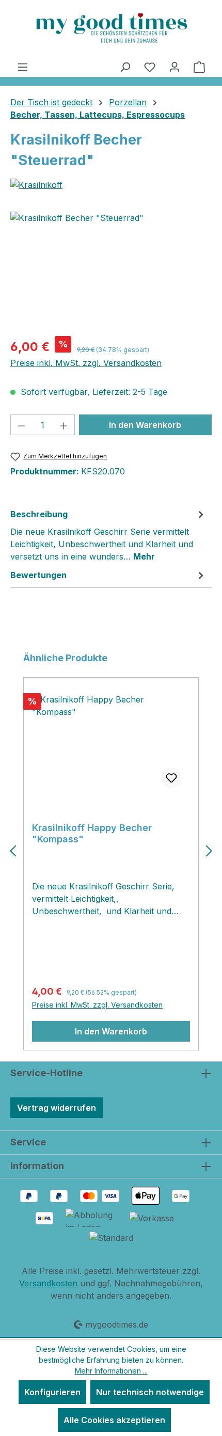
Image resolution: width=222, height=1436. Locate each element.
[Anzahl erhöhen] (64, 424)
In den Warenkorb (145, 425)
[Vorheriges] (13, 851)
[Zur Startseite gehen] (111, 28)
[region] (111, 270)
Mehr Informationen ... (111, 1370)
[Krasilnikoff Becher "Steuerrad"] (111, 270)
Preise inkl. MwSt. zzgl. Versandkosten (86, 363)
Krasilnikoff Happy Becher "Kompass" (92, 833)
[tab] (108, 534)
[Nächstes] (209, 851)
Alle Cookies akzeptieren (114, 1420)
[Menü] (22, 66)
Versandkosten (48, 1283)
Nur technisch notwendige (150, 1392)
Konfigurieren (52, 1392)
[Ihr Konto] (174, 66)
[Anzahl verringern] (21, 424)
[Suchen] (125, 66)
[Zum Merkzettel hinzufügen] (171, 778)
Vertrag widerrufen (56, 1108)
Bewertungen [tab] (38, 575)
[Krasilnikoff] (111, 185)
